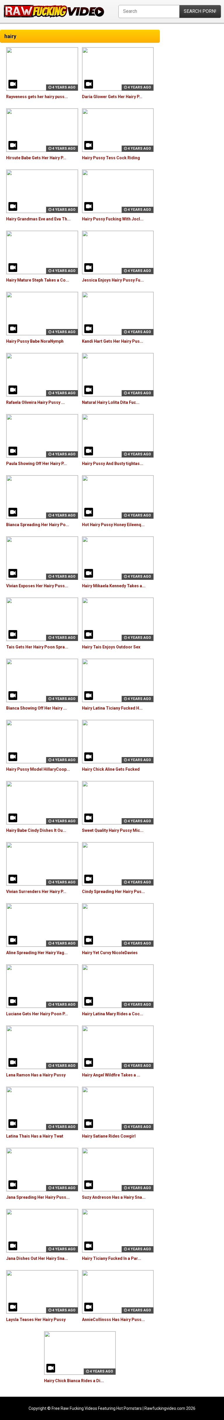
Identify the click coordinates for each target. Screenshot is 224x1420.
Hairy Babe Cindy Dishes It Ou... (36, 830)
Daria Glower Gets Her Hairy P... (112, 96)
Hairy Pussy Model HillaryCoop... (38, 769)
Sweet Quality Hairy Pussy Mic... (113, 830)
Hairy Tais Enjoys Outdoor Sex (111, 647)
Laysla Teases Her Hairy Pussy (36, 1319)
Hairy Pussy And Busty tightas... (112, 463)
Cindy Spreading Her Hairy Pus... (113, 891)
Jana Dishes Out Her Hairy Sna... (37, 1258)
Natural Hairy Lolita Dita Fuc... (110, 402)
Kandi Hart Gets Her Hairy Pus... (112, 341)
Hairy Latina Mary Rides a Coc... (112, 1013)
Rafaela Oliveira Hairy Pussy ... (35, 402)
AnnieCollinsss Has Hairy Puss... (113, 1319)
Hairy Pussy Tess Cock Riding (111, 157)
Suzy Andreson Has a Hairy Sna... (114, 1197)
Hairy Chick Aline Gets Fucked (111, 769)
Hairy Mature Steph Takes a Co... (37, 280)
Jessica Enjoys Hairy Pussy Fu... (113, 280)
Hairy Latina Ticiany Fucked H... (112, 708)
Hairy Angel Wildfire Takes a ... (111, 1075)
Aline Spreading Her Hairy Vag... (37, 952)
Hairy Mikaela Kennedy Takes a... (114, 585)
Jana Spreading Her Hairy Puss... (38, 1197)
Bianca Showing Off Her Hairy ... (36, 708)
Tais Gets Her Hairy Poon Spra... (37, 647)
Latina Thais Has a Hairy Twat (34, 1136)
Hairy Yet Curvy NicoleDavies (110, 952)
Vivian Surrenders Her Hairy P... (36, 891)
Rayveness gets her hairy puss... (37, 96)
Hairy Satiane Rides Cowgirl (109, 1136)
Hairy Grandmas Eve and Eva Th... (38, 219)
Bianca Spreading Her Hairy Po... (37, 524)
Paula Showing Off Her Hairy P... (36, 463)
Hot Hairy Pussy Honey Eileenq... (113, 524)
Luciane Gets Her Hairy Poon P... (37, 1013)
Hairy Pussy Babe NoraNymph (35, 341)
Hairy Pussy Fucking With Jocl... (113, 219)
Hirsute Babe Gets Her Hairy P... (36, 157)
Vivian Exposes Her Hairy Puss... (37, 585)
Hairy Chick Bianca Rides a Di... (74, 1380)
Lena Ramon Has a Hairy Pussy (36, 1075)
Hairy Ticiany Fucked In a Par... (111, 1258)
